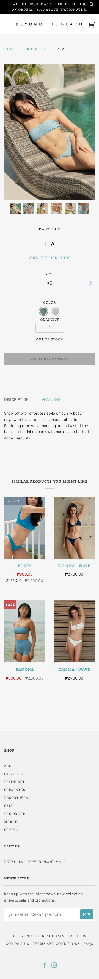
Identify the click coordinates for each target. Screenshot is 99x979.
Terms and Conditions (56, 943)
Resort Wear (17, 797)
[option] (49, 132)
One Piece (14, 773)
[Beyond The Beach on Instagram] (54, 966)
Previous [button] (13, 132)
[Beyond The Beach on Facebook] (45, 966)
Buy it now (49, 375)
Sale (8, 805)
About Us (77, 936)
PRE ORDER (14, 813)
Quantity (49, 319)
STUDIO (11, 829)
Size (49, 274)
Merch (11, 821)
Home (10, 49)
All (7, 765)
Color (49, 302)
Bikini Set (37, 49)
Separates (14, 789)
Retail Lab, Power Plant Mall (35, 861)
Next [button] (85, 132)
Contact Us (17, 943)
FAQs (88, 943)
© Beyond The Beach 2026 (38, 936)
